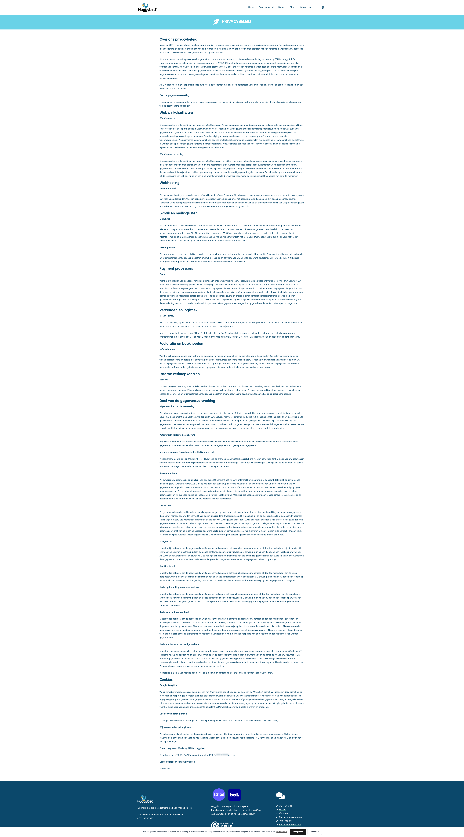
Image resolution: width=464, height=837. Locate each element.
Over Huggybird (266, 7)
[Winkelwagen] (323, 7)
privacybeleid (281, 832)
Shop (292, 7)
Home (251, 7)
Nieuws (281, 7)
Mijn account (306, 7)
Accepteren (298, 832)
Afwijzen (315, 832)
